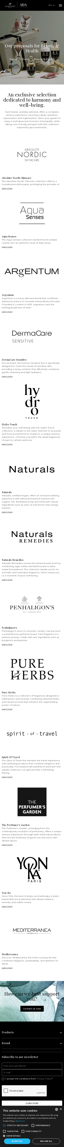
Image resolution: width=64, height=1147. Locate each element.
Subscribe (32, 1103)
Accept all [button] (17, 1141)
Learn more (7, 188)
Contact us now (32, 1008)
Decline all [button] (46, 1141)
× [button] (61, 1109)
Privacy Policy (44, 1078)
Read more (20, 1121)
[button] (32, 1135)
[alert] (32, 1126)
